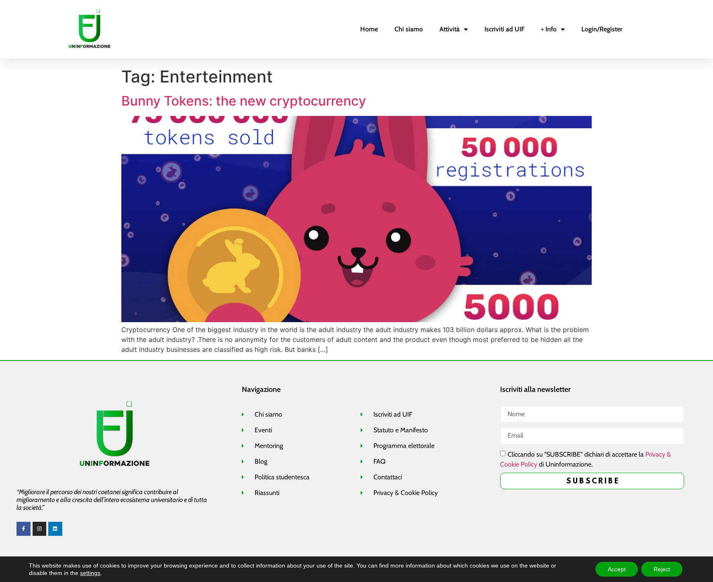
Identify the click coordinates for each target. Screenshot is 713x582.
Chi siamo (408, 29)
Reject (662, 569)
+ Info (549, 29)
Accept (617, 569)
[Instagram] (40, 529)
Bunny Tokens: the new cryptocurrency (243, 101)
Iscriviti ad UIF (504, 29)
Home (369, 29)
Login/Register (601, 29)
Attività (449, 29)
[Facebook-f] (24, 529)
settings (90, 573)
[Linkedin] (55, 529)
